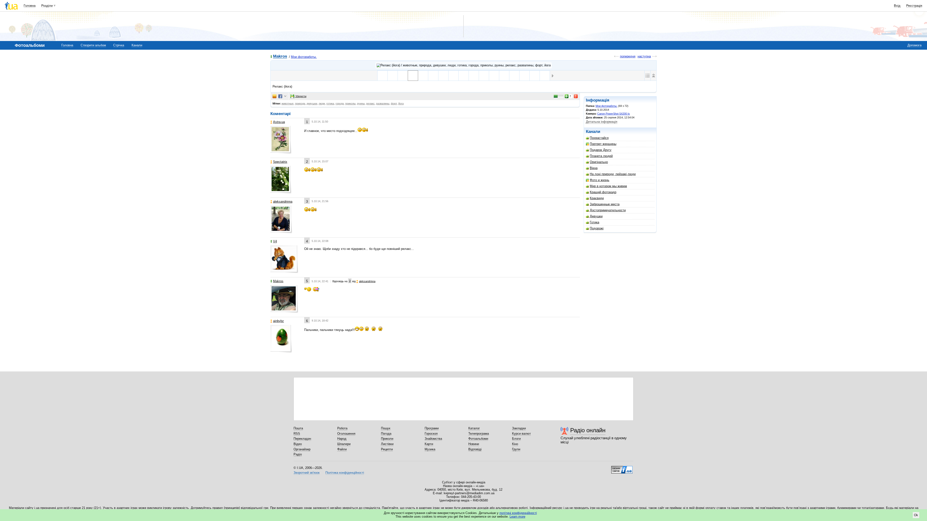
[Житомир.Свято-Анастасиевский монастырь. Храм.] (443, 75)
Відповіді (475, 449)
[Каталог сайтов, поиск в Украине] (621, 468)
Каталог (474, 428)
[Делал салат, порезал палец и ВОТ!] (403, 75)
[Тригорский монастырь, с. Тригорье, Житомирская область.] (474, 75)
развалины (382, 103)
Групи (516, 449)
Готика (594, 222)
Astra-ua (279, 122)
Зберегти (300, 96)
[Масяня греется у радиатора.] (392, 75)
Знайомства (433, 438)
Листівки (387, 444)
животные (287, 103)
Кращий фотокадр (603, 192)
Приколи (387, 438)
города (340, 103)
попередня (627, 56)
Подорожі (597, 228)
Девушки (596, 216)
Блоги (516, 438)
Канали (137, 45)
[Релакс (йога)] (413, 75)
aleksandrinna (282, 201)
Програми (432, 428)
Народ (341, 438)
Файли (342, 449)
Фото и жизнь (599, 180)
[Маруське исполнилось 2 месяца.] (534, 75)
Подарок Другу (600, 150)
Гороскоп (431, 433)
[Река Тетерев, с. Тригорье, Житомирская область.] (463, 75)
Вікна (593, 168)
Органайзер (302, 449)
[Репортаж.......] (545, 75)
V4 (275, 241)
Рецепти (387, 449)
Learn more (517, 516)
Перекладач (302, 438)
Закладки (519, 428)
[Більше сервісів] (285, 96)
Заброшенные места (604, 204)
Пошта (298, 428)
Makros (280, 57)
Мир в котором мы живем (608, 186)
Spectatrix (280, 162)
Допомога (914, 45)
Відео (298, 444)
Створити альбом (93, 45)
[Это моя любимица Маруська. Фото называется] (524, 75)
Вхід (897, 5)
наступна (644, 56)
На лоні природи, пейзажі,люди (613, 174)
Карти (429, 444)
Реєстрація (914, 5)
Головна (29, 5)
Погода (386, 433)
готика (330, 103)
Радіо (298, 454)
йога (401, 103)
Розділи (47, 5)
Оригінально (599, 162)
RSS (297, 433)
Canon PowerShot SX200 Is (613, 113)
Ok (916, 515)
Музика (430, 449)
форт (394, 103)
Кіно (515, 444)
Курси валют (521, 433)
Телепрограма (478, 433)
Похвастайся (599, 138)
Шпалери (344, 444)
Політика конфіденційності (344, 472)
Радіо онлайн (587, 430)
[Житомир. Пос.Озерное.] (453, 75)
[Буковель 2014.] (423, 75)
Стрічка (118, 45)
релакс (370, 103)
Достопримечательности (608, 210)
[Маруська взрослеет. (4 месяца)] (514, 75)
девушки (312, 103)
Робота (342, 428)
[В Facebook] (280, 96)
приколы (350, 103)
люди (322, 103)
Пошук (385, 428)
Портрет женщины (603, 144)
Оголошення (346, 433)
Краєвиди (597, 198)
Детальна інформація (601, 121)
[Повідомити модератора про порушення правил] (576, 96)
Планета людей (601, 156)
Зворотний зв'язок (307, 472)
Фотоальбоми (478, 438)
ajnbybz (278, 321)
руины (361, 103)
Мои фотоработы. (304, 57)
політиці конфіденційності (518, 513)
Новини (473, 444)
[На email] (274, 96)
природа (300, 103)
